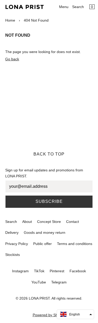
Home (10, 20)
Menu (63, 7)
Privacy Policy (16, 244)
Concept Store (49, 221)
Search (78, 7)
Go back (12, 59)
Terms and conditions (74, 244)
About (27, 221)
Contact (72, 221)
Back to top (49, 154)
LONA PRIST (39, 298)
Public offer (42, 244)
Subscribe (49, 201)
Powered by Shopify (49, 315)
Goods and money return (44, 232)
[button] (75, 314)
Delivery (12, 232)
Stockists (12, 255)
